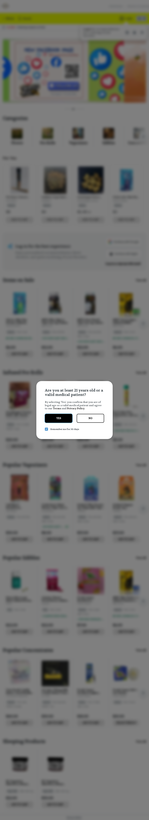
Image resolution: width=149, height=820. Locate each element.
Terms (57, 408)
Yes (58, 418)
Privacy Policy (75, 408)
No (90, 418)
